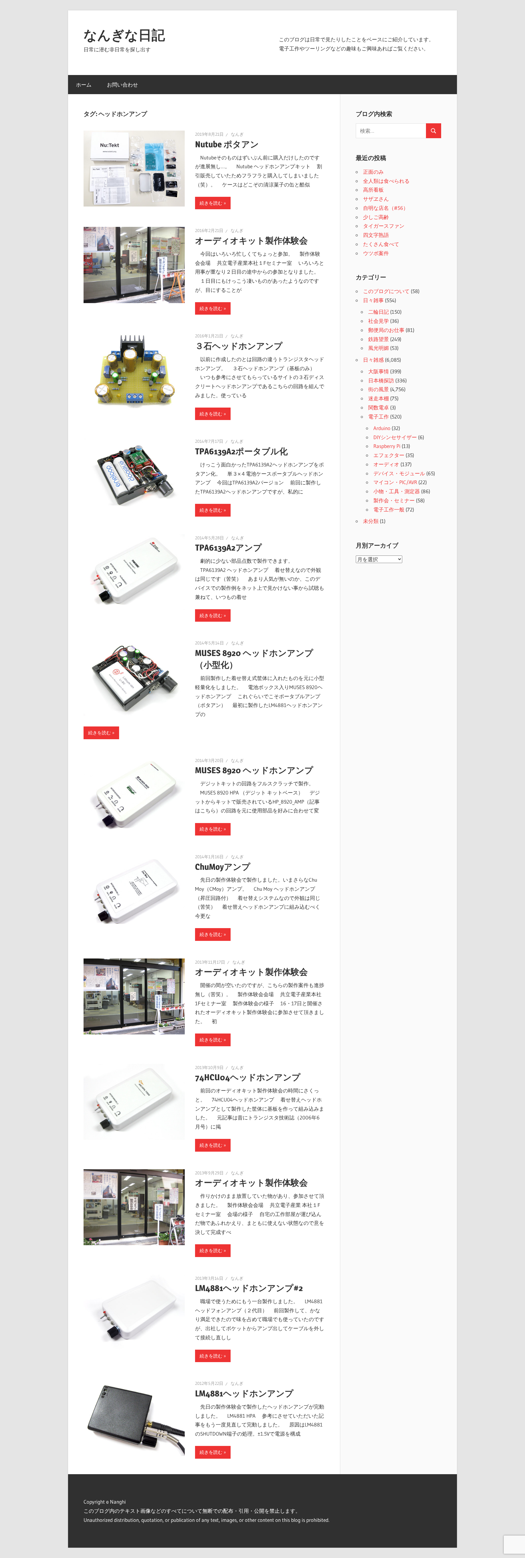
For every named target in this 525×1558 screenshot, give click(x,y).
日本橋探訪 (381, 380)
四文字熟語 (376, 235)
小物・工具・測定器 (396, 491)
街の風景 (378, 389)
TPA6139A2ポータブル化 (241, 451)
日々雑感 (373, 360)
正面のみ (373, 172)
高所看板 (373, 189)
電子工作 (378, 416)
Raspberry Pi (386, 446)
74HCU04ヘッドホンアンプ (247, 1077)
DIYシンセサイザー (395, 437)
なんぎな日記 (124, 35)
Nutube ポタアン (227, 144)
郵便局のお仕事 (386, 330)
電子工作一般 (388, 509)
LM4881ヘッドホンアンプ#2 (249, 1288)
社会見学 (378, 321)
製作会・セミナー (394, 500)
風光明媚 (378, 348)
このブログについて (386, 291)
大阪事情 (378, 371)
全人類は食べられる (386, 181)
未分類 (371, 521)
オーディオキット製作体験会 (251, 240)
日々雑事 (373, 300)
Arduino (381, 428)
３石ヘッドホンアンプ (239, 346)
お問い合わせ (122, 84)
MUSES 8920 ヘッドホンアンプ (254, 770)
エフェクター (388, 455)
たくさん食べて (381, 244)
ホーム (83, 84)
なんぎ (237, 134)
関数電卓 (378, 407)
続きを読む (211, 203)
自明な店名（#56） (385, 208)
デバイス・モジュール (399, 473)
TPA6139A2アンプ (228, 547)
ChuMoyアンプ (222, 867)
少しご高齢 (376, 217)
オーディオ (386, 464)
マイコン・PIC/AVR (395, 482)
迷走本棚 (378, 398)
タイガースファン (383, 226)
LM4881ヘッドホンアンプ (244, 1393)
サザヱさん (376, 199)
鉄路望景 (378, 339)
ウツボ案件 (376, 253)
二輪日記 (378, 312)
